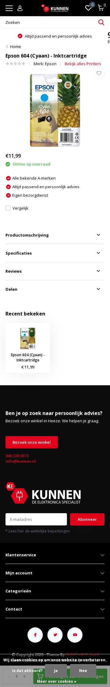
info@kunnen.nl (21, 461)
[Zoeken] (101, 22)
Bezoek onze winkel (32, 442)
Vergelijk (20, 208)
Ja (56, 670)
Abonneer (87, 519)
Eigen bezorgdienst (65, 36)
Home (15, 46)
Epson (51, 63)
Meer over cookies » (56, 681)
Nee (83, 670)
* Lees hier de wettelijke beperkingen (38, 531)
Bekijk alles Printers (83, 63)
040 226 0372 (17, 455)
